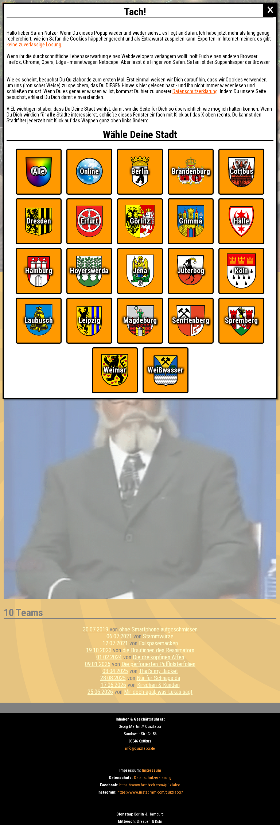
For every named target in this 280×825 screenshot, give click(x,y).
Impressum (151, 770)
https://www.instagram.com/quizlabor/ (150, 792)
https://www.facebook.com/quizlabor (149, 785)
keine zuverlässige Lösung (34, 44)
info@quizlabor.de (140, 748)
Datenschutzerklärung (152, 777)
